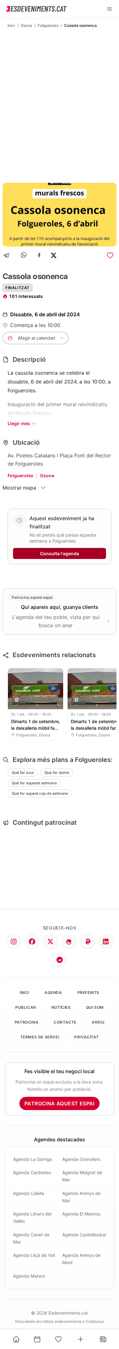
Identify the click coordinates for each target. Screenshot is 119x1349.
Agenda (53, 992)
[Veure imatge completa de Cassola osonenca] (59, 215)
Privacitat (86, 1037)
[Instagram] (13, 941)
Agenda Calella (28, 1193)
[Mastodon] (87, 941)
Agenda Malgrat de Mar (82, 1176)
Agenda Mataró (29, 1276)
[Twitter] (50, 941)
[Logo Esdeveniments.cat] (36, 9)
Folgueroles (48, 25)
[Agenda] (37, 1339)
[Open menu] (109, 9)
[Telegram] (8, 255)
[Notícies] (103, 1339)
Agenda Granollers (81, 1159)
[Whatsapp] (24, 255)
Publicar (25, 1007)
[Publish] (80, 1339)
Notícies (61, 1007)
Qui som (95, 1007)
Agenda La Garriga (32, 1159)
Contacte (65, 1022)
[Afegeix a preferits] (110, 255)
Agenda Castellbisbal (84, 1234)
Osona (26, 25)
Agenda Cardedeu (32, 1172)
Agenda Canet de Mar (31, 1238)
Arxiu (98, 1022)
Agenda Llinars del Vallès (32, 1217)
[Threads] (69, 941)
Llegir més (19, 423)
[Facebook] (39, 255)
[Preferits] (58, 1339)
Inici (11, 25)
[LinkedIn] (105, 941)
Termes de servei (39, 1037)
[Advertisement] (59, 105)
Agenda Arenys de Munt (81, 1258)
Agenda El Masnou (81, 1213)
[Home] (16, 1339)
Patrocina (26, 1022)
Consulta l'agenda (59, 553)
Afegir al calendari (36, 338)
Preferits (88, 992)
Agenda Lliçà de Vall (34, 1255)
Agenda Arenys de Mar (81, 1197)
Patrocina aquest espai (59, 1103)
